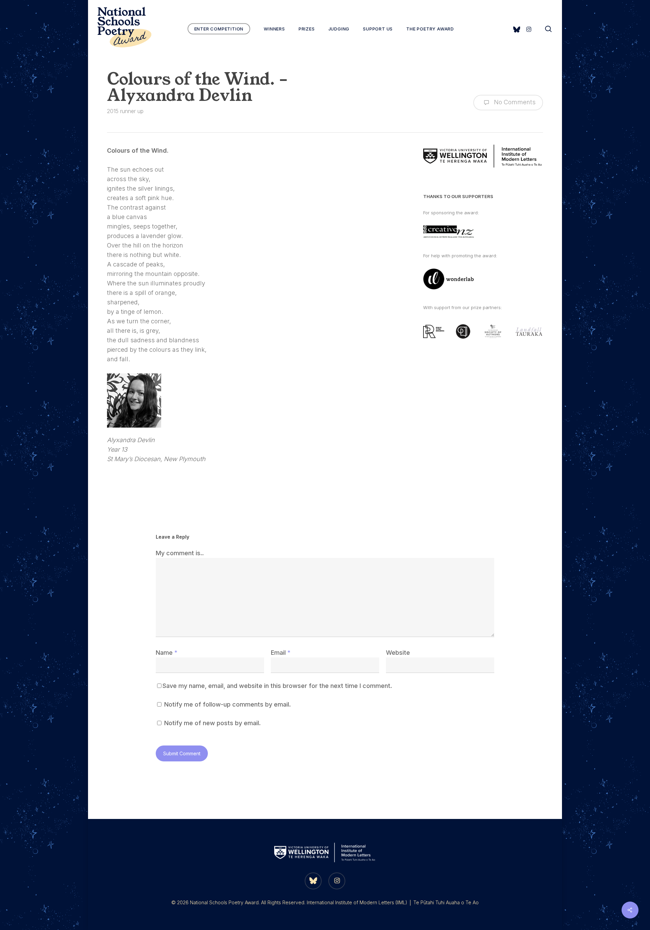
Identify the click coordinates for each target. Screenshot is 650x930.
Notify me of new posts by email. (212, 723)
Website (398, 652)
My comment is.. (180, 553)
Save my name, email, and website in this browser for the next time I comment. (277, 685)
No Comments (514, 102)
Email (280, 652)
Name (166, 652)
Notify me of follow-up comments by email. (227, 704)
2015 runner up (125, 111)
